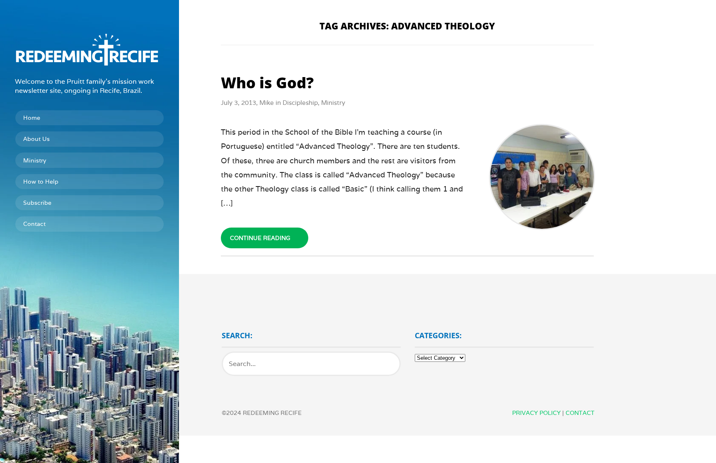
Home (31, 117)
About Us (36, 139)
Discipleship (300, 103)
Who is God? (267, 83)
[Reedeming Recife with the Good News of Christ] (89, 49)
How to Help (40, 181)
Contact (34, 224)
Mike (266, 103)
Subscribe (37, 202)
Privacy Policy (536, 413)
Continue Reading (260, 238)
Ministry (34, 160)
